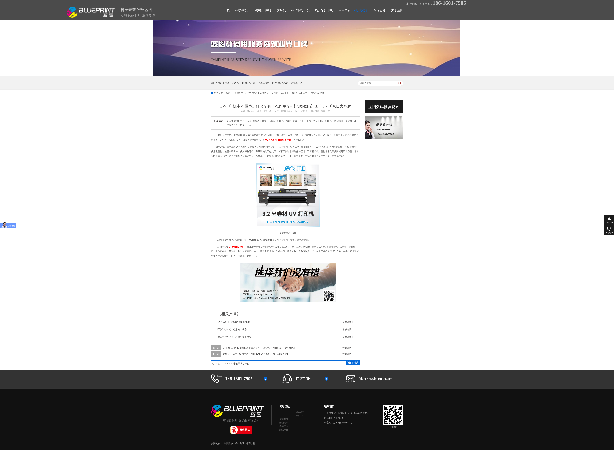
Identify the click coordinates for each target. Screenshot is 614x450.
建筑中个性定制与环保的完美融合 (234, 337)
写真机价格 (263, 83)
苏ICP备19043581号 (342, 422)
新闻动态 (362, 10)
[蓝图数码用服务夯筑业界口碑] (307, 75)
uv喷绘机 (241, 10)
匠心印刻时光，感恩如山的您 (232, 329)
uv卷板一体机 (262, 10)
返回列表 (353, 363)
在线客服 (303, 379)
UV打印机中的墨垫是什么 (236, 363)
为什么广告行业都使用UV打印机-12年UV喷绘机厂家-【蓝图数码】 (256, 354)
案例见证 (283, 419)
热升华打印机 (324, 10)
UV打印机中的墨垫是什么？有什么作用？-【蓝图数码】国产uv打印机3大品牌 (286, 93)
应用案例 (344, 10)
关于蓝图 (397, 10)
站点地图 (283, 430)
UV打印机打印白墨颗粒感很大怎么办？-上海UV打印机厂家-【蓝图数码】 (259, 348)
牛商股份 (339, 418)
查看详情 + (347, 348)
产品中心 (299, 416)
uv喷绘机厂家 (248, 83)
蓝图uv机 (268, 111)
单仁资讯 (239, 443)
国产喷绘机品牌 (280, 83)
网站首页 (299, 412)
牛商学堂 (250, 443)
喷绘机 (281, 10)
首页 (227, 10)
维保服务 (380, 10)
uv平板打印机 (300, 10)
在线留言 (283, 426)
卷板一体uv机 (232, 83)
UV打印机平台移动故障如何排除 (233, 322)
